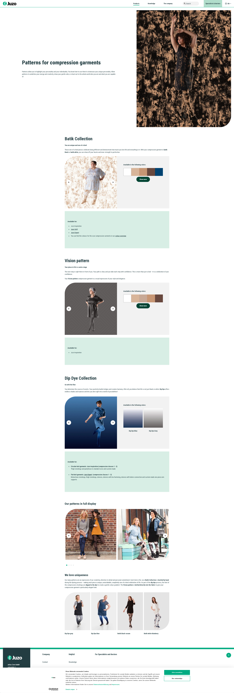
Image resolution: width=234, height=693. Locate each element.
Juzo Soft (74, 229)
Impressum (115, 684)
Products (136, 3)
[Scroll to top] (228, 655)
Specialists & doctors (213, 3)
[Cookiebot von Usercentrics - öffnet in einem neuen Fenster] (54, 689)
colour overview (120, 236)
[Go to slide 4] (73, 565)
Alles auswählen (177, 672)
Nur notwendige (177, 678)
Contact (45, 662)
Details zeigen (70, 689)
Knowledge (151, 3)
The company (168, 3)
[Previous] (69, 182)
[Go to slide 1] (66, 565)
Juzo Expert (75, 233)
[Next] (113, 182)
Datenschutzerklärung (101, 684)
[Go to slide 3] (71, 565)
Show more (143, 179)
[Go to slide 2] (68, 565)
